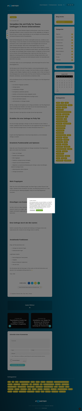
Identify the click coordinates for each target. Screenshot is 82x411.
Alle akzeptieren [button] (39, 210)
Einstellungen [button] (32, 210)
